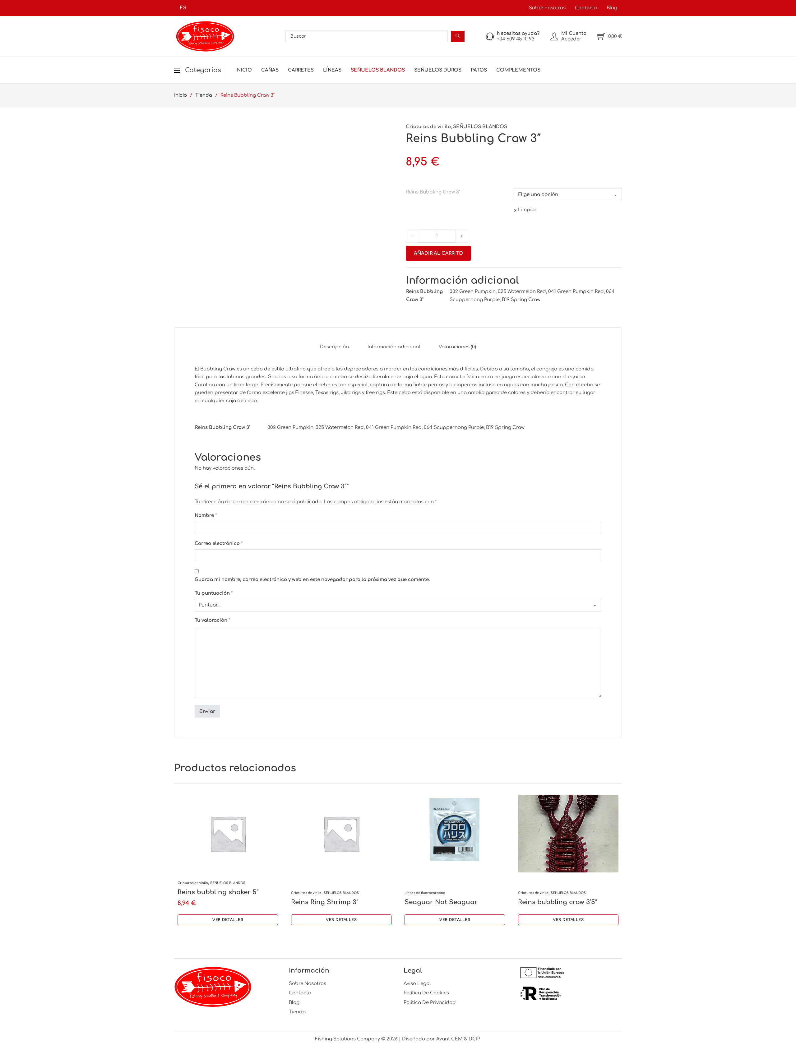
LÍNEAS (332, 70)
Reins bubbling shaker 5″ (218, 892)
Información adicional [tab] (394, 347)
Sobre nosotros (547, 8)
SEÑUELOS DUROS (437, 70)
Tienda (203, 95)
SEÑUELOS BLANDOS (378, 70)
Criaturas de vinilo (428, 126)
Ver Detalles (227, 920)
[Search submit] (458, 36)
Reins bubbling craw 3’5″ (557, 902)
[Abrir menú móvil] (177, 70)
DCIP (475, 1039)
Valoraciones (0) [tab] (457, 347)
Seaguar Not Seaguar (441, 902)
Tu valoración (212, 620)
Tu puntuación (214, 593)
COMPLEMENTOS (518, 70)
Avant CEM (449, 1039)
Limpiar (527, 209)
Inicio (243, 70)
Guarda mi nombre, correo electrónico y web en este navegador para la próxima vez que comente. (312, 579)
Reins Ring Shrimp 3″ (325, 902)
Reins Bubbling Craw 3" (433, 192)
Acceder (571, 39)
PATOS (479, 70)
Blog (612, 8)
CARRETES (301, 70)
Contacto (586, 8)
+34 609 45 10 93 (516, 39)
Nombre (206, 515)
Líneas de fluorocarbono (425, 893)
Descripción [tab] (334, 347)
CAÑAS (270, 70)
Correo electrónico (219, 543)
